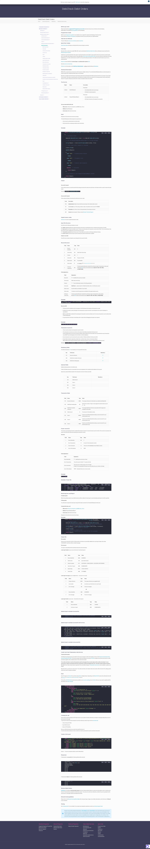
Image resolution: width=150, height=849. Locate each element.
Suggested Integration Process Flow (45, 826)
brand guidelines (75, 30)
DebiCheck (54, 21)
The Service (45, 52)
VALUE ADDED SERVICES (44, 99)
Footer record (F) (46, 69)
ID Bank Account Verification (88, 830)
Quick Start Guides (64, 45)
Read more (63, 61)
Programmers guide (69, 34)
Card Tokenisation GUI (87, 827)
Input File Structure (46, 60)
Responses (44, 86)
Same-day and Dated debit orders (89, 56)
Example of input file (46, 71)
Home (39, 21)
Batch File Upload (44, 45)
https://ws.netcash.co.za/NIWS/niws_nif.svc (76, 508)
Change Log (100, 829)
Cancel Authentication (45, 39)
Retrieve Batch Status (46, 88)
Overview (44, 48)
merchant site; (95, 720)
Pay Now (55, 829)
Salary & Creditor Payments (73, 826)
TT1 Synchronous (44, 90)
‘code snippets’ (84, 810)
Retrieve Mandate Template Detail (47, 43)
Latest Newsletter (101, 836)
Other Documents (86, 836)
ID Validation (85, 832)
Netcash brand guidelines (73, 799)
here (89, 61)
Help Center (100, 830)
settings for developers (71, 36)
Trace (42, 41)
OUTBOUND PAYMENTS (44, 97)
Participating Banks (44, 92)
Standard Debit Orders (44, 32)
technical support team (98, 806)
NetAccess (85, 833)
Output (44, 56)
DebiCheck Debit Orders (44, 34)
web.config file (70, 681)
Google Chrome (69, 677)
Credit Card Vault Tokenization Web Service (50, 79)
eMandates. (96, 66)
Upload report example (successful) (49, 77)
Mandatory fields (46, 65)
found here (81, 40)
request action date (88, 263)
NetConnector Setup (42, 827)
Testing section (65, 806)
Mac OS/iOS (96, 675)
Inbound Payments (45, 21)
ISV (82, 267)
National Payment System (66, 52)
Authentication (43, 35)
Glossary (99, 832)
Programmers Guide (101, 826)
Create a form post (46, 84)
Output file (44, 75)
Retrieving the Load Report (47, 73)
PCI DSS (92, 658)
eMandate (42, 30)
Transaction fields (46, 67)
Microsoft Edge (75, 677)
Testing (99, 833)
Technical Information (46, 50)
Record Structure (46, 62)
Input (43, 54)
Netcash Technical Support (88, 212)
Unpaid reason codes (46, 58)
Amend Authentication (45, 37)
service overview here (68, 63)
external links (92, 810)
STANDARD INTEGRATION (44, 27)
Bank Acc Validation (42, 829)
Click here (63, 66)
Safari (80, 675)
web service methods (72, 40)
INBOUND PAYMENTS (43, 28)
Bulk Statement (86, 826)
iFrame (70, 675)
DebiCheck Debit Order (91, 51)
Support (99, 827)
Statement (41, 830)
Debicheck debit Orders (58, 827)
